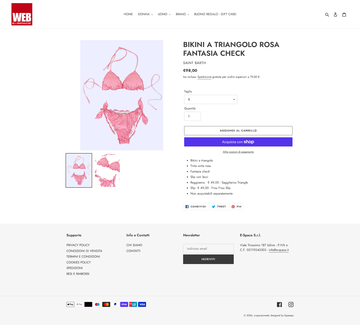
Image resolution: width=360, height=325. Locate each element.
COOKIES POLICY (78, 262)
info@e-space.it (279, 250)
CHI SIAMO (134, 245)
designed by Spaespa (282, 315)
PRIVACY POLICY (78, 245)
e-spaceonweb (261, 315)
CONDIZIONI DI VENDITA (84, 251)
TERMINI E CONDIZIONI (83, 256)
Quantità (189, 108)
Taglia (188, 91)
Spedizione (204, 77)
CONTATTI (133, 251)
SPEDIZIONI (74, 268)
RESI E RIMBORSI (77, 274)
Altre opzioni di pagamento (238, 152)
